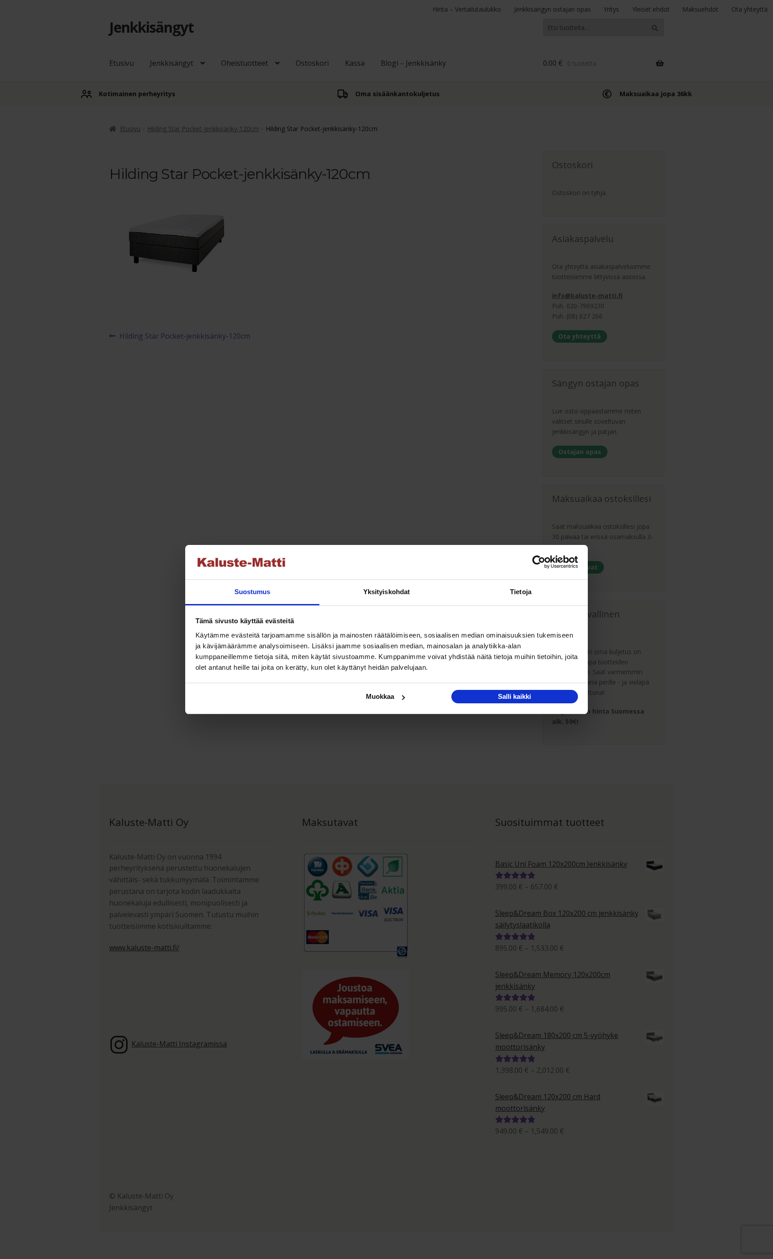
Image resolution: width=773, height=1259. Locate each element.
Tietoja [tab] (520, 591)
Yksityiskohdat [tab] (386, 591)
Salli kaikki (514, 696)
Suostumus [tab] (252, 591)
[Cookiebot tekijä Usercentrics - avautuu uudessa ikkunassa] (539, 562)
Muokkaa (380, 696)
